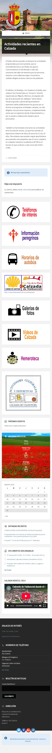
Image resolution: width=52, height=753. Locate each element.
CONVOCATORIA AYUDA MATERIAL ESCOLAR (19, 530)
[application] (26, 596)
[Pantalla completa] (44, 605)
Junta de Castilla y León (10, 631)
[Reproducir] (7, 605)
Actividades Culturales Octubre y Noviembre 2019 (24, 559)
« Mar (6, 516)
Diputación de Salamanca (11, 636)
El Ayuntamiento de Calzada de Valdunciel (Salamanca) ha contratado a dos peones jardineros (24, 535)
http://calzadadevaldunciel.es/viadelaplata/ (19, 292)
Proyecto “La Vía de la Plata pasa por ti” (18, 540)
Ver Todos (7, 570)
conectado (27, 189)
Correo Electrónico (9, 684)
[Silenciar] (40, 605)
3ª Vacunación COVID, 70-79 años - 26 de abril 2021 (25, 555)
